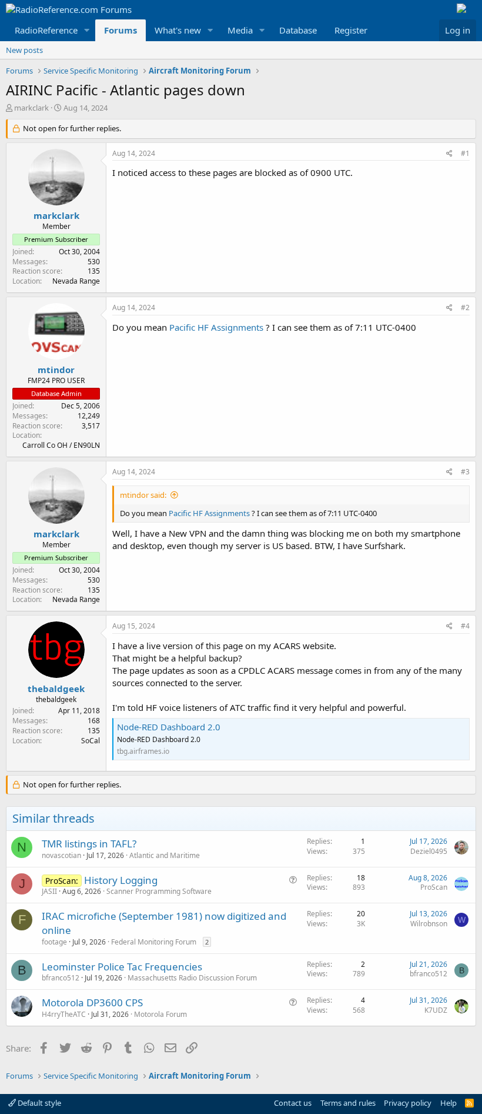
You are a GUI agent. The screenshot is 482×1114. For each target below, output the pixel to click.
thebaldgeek (56, 688)
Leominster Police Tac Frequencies (122, 966)
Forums (120, 30)
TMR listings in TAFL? (89, 843)
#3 (465, 472)
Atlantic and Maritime (164, 855)
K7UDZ (435, 1010)
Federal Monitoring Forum (153, 942)
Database (298, 30)
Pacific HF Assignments (216, 327)
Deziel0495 (428, 851)
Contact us (293, 1103)
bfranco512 (60, 978)
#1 (465, 153)
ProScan (433, 887)
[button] (87, 30)
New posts (24, 50)
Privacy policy (407, 1103)
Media (240, 30)
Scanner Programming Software (159, 891)
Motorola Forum (160, 1014)
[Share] (449, 154)
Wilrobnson (428, 924)
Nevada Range (76, 281)
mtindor (56, 369)
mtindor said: (143, 495)
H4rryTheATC (64, 1014)
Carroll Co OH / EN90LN (61, 445)
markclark (31, 107)
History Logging (121, 880)
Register (350, 30)
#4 (465, 626)
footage (54, 942)
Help (448, 1103)
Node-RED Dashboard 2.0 (168, 727)
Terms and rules (348, 1103)
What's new (178, 30)
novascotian (61, 855)
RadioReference (46, 30)
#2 (465, 307)
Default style (38, 1103)
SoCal (90, 741)
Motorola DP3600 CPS (92, 1002)
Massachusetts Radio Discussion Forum (192, 978)
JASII (49, 891)
